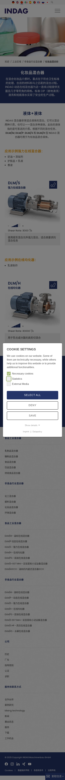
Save (32, 415)
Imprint (26, 431)
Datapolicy (37, 431)
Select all (32, 395)
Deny (32, 405)
